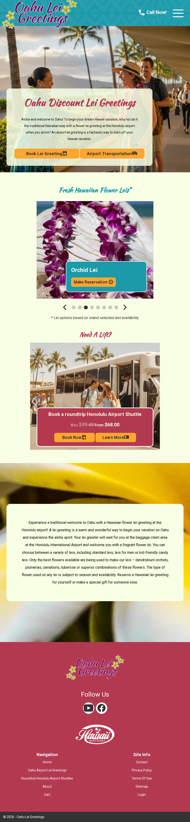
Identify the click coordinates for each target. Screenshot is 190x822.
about (47, 786)
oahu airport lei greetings (47, 770)
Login (142, 794)
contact (142, 762)
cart (47, 794)
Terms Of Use (142, 778)
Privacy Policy (142, 770)
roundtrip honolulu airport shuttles (47, 778)
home (47, 762)
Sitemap (142, 786)
